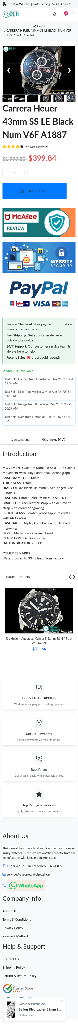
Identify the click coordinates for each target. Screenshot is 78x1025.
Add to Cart (37, 191)
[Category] (73, 14)
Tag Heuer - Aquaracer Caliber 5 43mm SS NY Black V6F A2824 (39, 641)
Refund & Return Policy (19, 976)
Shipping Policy (13, 967)
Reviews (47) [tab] (53, 439)
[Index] (53, 14)
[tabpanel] (39, 623)
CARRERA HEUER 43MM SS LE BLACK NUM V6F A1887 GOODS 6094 (38, 33)
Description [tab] (21, 439)
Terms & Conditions (16, 919)
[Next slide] (74, 576)
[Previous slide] (70, 576)
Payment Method (15, 936)
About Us (9, 911)
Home (40, 26)
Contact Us (10, 959)
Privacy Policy (12, 928)
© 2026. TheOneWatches (18, 1013)
